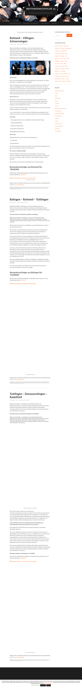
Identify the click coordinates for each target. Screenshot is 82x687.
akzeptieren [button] (43, 685)
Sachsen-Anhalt (58, 123)
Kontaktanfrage (45, 23)
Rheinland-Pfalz (58, 116)
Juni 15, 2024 (13, 44)
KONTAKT (23, 174)
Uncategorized (58, 131)
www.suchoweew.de (19, 184)
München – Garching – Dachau (61, 53)
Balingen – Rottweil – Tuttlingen (29, 199)
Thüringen (57, 128)
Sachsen (56, 121)
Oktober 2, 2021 (14, 400)
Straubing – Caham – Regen (60, 63)
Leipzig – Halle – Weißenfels (61, 50)
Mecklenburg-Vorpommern (60, 108)
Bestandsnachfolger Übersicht (31, 23)
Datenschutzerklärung (48, 682)
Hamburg (57, 103)
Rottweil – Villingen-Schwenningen (22, 39)
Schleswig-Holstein (59, 126)
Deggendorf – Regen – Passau (61, 61)
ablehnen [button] (48, 685)
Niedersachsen (58, 110)
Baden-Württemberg (59, 90)
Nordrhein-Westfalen (59, 113)
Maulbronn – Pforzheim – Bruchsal (62, 68)
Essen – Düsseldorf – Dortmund (61, 45)
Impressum (54, 23)
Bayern (56, 93)
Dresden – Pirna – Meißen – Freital (62, 58)
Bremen (56, 100)
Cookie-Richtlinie (47, 683)
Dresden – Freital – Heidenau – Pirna (62, 73)
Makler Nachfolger (22, 44)
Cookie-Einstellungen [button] (35, 685)
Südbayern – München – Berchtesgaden (63, 48)
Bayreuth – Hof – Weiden (60, 71)
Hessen (56, 105)
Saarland (57, 118)
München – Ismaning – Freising (61, 66)
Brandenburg (58, 98)
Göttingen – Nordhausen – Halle (61, 76)
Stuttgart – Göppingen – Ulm (61, 56)
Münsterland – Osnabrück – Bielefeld (62, 81)
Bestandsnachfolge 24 (41, 9)
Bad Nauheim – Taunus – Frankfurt (62, 78)
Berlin (56, 95)
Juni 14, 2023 (13, 202)
